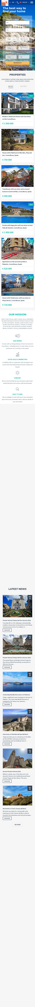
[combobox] (17, 22)
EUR (13, 2)
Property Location (12, 19)
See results (17, 63)
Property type (11, 27)
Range (28, 34)
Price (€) (8, 52)
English (24, 2)
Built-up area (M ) (12, 34)
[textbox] (18, 22)
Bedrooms (9, 43)
